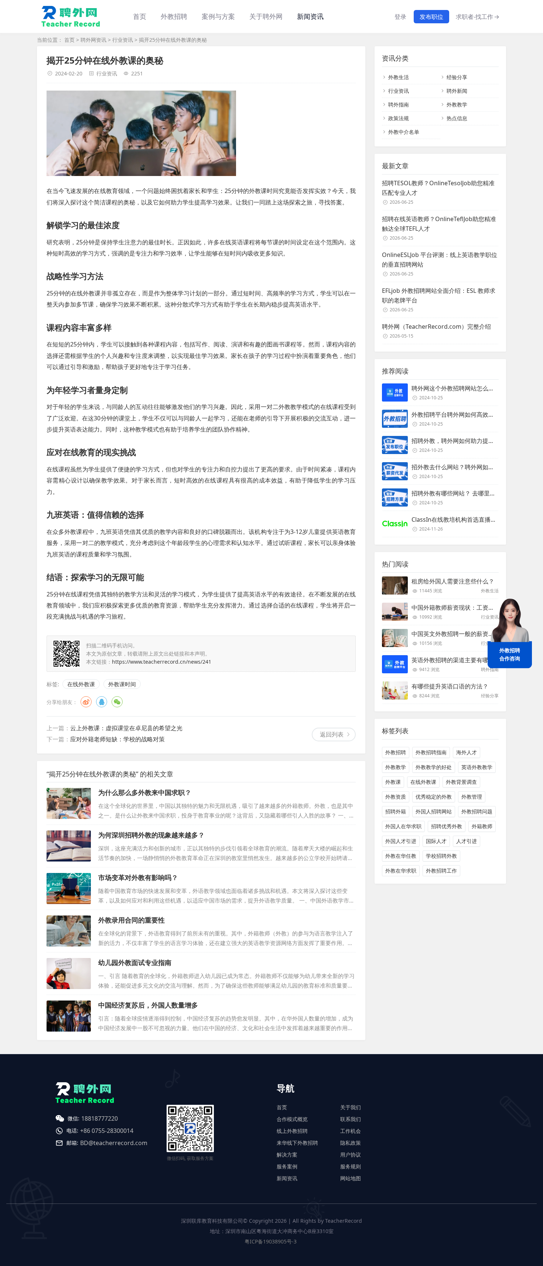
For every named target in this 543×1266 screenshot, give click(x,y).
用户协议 (350, 1154)
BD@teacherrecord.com (113, 1143)
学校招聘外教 (441, 855)
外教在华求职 (400, 870)
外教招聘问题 (476, 811)
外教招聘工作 (441, 870)
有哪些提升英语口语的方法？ (449, 686)
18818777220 (99, 1118)
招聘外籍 (395, 811)
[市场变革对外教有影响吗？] (69, 888)
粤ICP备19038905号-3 (271, 1241)
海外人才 (466, 752)
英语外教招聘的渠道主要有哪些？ (455, 660)
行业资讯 (122, 39)
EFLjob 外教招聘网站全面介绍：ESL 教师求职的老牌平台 (438, 295)
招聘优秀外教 (446, 826)
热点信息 (457, 118)
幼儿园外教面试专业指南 (134, 962)
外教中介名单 (403, 131)
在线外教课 (81, 684)
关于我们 (350, 1107)
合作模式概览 (292, 1119)
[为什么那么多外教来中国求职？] (69, 803)
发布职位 (431, 17)
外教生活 (398, 77)
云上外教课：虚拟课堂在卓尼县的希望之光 (126, 728)
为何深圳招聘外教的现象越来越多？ (151, 834)
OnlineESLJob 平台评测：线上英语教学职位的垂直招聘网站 (439, 259)
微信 (117, 701)
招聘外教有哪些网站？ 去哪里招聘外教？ (465, 493)
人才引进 (466, 840)
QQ (101, 701)
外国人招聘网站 (434, 811)
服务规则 (350, 1166)
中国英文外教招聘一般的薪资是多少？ (461, 634)
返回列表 (332, 734)
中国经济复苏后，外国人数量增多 (148, 1005)
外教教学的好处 (434, 767)
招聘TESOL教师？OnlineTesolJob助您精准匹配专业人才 (438, 188)
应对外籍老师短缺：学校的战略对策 (117, 739)
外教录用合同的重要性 (131, 919)
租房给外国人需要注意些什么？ (452, 581)
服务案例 (287, 1166)
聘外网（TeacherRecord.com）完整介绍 (436, 326)
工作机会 (350, 1130)
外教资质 (395, 796)
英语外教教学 (476, 767)
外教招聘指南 (431, 752)
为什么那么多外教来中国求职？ (144, 792)
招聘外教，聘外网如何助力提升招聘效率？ (467, 441)
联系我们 (350, 1119)
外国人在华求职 (403, 826)
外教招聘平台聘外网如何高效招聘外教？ (464, 414)
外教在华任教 (400, 855)
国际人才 (436, 840)
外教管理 (471, 796)
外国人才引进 (400, 840)
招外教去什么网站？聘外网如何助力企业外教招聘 (476, 467)
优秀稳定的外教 (434, 796)
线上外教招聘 (292, 1130)
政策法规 (398, 118)
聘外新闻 (457, 90)
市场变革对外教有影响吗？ (138, 877)
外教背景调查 (461, 781)
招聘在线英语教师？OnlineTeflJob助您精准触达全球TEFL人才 (439, 224)
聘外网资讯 (93, 39)
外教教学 (457, 104)
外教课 (393, 781)
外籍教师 (482, 826)
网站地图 (350, 1178)
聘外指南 (398, 104)
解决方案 (287, 1154)
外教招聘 (395, 752)
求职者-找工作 (477, 17)
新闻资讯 (310, 16)
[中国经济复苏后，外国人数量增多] (69, 1016)
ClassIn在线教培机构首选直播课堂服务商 (465, 519)
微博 (86, 701)
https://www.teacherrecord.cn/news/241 (161, 661)
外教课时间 (122, 684)
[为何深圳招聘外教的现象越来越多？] (69, 846)
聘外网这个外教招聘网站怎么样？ (455, 388)
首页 (139, 16)
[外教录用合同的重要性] (69, 931)
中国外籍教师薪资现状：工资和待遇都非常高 (470, 607)
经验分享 (457, 77)
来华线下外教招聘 (297, 1142)
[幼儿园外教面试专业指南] (69, 973)
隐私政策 (350, 1142)
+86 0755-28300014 (106, 1131)
